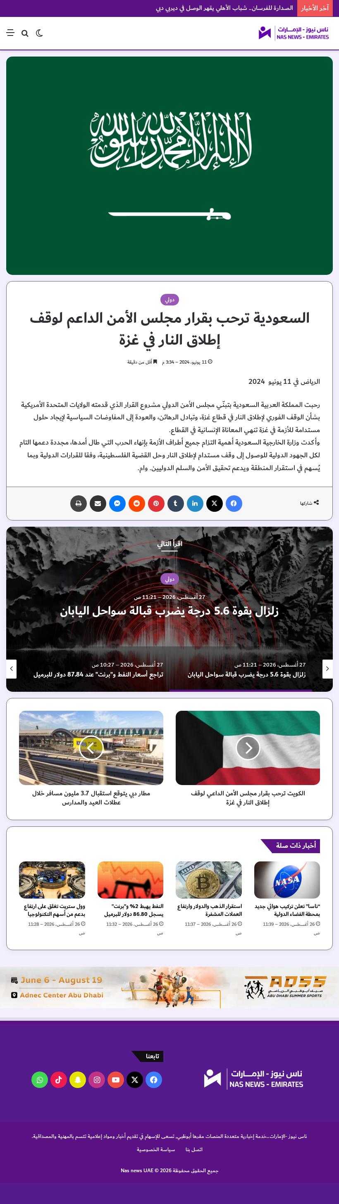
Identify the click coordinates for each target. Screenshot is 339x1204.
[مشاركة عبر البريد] (98, 503)
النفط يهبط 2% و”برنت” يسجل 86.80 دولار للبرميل (133, 910)
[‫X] (214, 503)
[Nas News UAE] (293, 33)
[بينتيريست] (156, 503)
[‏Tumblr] (175, 503)
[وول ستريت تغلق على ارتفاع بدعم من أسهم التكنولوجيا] (52, 880)
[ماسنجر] (117, 503)
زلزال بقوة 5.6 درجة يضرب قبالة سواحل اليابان (169, 610)
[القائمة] (10, 36)
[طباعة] (78, 503)
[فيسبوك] (234, 503)
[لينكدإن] (195, 503)
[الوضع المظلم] (39, 36)
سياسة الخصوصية (156, 1149)
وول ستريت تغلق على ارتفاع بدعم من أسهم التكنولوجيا (54, 910)
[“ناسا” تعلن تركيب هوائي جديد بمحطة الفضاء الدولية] (287, 880)
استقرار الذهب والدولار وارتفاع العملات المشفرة (209, 910)
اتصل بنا (194, 1149)
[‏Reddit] (137, 503)
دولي (169, 300)
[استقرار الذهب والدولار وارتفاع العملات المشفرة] (209, 880)
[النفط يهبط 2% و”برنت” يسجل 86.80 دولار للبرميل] (131, 880)
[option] (169, 609)
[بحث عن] (25, 36)
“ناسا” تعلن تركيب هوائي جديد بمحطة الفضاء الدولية (287, 910)
